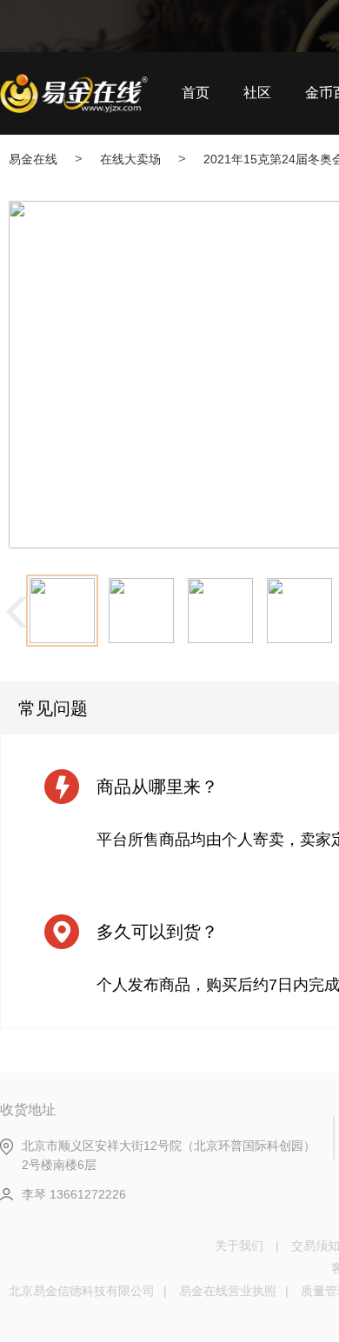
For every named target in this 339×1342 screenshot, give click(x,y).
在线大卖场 (130, 159)
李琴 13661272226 (74, 1194)
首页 (195, 92)
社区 (257, 92)
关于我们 (239, 1245)
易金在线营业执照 (227, 1291)
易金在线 (33, 159)
